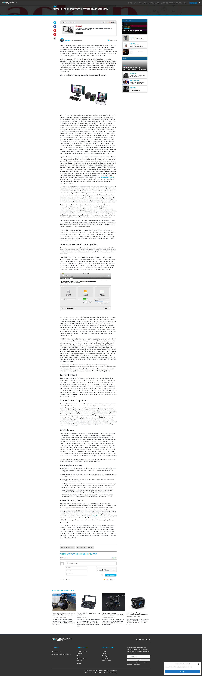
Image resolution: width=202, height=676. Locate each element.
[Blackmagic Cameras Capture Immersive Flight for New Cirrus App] (64, 602)
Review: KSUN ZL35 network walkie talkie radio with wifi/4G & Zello (137, 46)
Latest (130, 2)
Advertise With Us (82, 651)
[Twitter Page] (140, 640)
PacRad (104, 653)
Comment (113, 40)
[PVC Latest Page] (145, 58)
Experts (178, 2)
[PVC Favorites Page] (145, 21)
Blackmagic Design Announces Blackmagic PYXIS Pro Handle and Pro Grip (113, 615)
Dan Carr (68, 40)
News (136, 2)
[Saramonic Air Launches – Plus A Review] (88, 602)
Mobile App (80, 653)
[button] (199, 664)
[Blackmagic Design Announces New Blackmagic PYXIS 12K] (138, 601)
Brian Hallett (62, 617)
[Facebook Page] (136, 640)
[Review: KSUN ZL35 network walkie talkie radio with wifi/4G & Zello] (126, 44)
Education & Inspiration (67, 547)
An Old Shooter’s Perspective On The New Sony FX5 (137, 76)
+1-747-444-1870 (57, 651)
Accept (182, 671)
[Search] (200, 2)
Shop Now (79, 33)
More (184, 2)
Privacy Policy (137, 664)
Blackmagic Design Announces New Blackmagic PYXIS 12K (137, 614)
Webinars (79, 660)
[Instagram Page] (143, 640)
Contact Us (80, 663)
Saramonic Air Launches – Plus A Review (88, 614)
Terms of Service (89, 672)
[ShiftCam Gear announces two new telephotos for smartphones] (126, 88)
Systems (90, 547)
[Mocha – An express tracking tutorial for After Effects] (126, 81)
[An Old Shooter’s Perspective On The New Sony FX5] (126, 75)
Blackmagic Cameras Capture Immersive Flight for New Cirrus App (63, 615)
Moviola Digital (106, 660)
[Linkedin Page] (146, 640)
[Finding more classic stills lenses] (126, 51)
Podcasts (164, 2)
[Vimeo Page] (149, 640)
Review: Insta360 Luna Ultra (137, 38)
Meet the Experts (81, 658)
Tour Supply (105, 656)
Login (114, 558)
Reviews (172, 2)
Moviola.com (105, 658)
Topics (78, 656)
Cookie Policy (107, 672)
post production (81, 547)
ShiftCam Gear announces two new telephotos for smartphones (137, 90)
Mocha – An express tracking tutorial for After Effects (137, 83)
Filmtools (104, 651)
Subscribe (193, 3)
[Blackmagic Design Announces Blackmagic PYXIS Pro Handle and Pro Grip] (113, 602)
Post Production (154, 2)
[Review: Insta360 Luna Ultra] (126, 37)
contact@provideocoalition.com (62, 654)
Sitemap (115, 672)
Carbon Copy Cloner (107, 177)
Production (143, 2)
